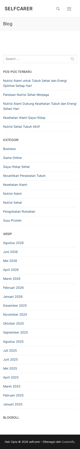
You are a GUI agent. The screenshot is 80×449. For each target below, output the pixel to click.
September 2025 (15, 332)
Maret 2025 (11, 386)
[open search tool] (58, 9)
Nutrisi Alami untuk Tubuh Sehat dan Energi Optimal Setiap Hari (35, 83)
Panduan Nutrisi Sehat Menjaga (26, 95)
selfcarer (19, 8)
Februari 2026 (13, 288)
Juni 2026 (10, 252)
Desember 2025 (15, 305)
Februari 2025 (13, 395)
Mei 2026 (10, 261)
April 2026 (11, 270)
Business (9, 149)
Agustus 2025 (13, 341)
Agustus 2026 (13, 243)
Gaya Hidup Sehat (16, 167)
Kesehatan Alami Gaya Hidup (24, 118)
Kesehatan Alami (15, 185)
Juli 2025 (10, 350)
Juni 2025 (10, 359)
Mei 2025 (10, 368)
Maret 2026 (11, 279)
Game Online (12, 158)
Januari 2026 (13, 296)
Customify (68, 441)
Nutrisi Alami (12, 193)
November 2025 (15, 314)
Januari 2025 (13, 404)
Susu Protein (12, 220)
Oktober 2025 (13, 323)
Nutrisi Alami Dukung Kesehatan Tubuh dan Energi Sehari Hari (40, 106)
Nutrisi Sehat (12, 202)
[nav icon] (69, 9)
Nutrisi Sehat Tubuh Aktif (21, 127)
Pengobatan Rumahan (19, 211)
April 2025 (11, 377)
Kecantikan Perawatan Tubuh (24, 176)
